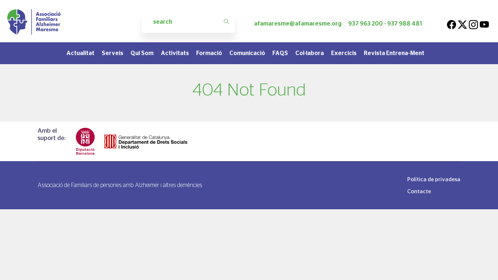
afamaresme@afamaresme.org (298, 23)
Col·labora (309, 53)
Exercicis (344, 53)
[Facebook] (451, 23)
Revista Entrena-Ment (394, 53)
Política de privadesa (433, 179)
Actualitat (80, 53)
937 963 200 (365, 23)
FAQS (280, 53)
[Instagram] (473, 23)
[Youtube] (484, 23)
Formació (209, 53)
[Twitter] (462, 23)
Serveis (112, 53)
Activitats (175, 53)
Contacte (419, 191)
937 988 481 (404, 23)
